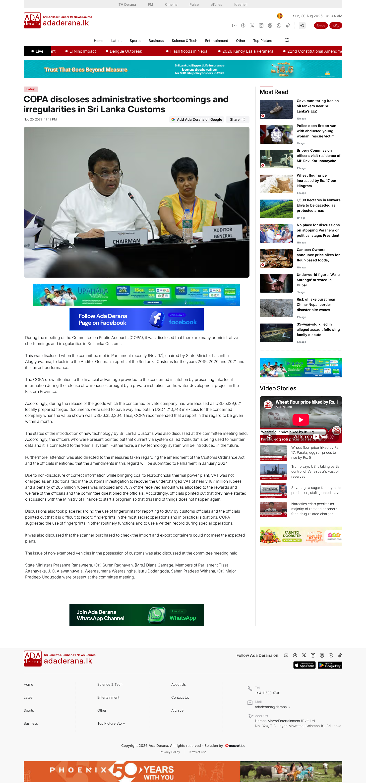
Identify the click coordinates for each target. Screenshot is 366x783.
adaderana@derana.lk (272, 707)
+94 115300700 (267, 693)
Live (39, 51)
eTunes (216, 4)
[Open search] (287, 39)
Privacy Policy (170, 752)
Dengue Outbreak (108, 51)
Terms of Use (197, 752)
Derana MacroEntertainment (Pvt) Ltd (298, 723)
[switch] (302, 25)
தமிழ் (336, 25)
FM (150, 4)
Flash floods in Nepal (172, 51)
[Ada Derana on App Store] (304, 665)
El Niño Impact (65, 51)
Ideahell (240, 4)
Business (31, 723)
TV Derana (127, 4)
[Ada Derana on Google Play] (330, 665)
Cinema (171, 4)
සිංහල (321, 25)
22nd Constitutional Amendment (299, 51)
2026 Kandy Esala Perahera (230, 51)
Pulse (194, 4)
